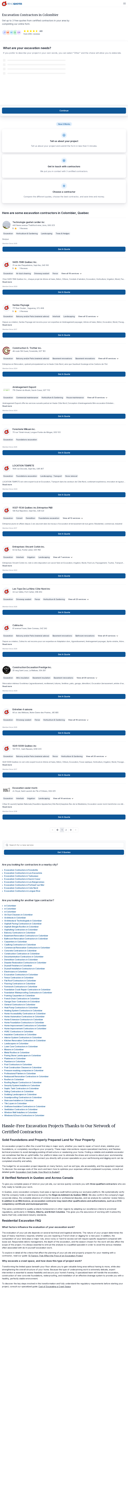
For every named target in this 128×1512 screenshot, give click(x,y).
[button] (125, 3)
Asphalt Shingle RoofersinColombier (21, 926)
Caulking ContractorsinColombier (20, 944)
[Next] (75, 830)
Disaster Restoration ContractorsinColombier (25, 962)
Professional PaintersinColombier (20, 1073)
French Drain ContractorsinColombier (22, 998)
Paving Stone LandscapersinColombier (22, 1055)
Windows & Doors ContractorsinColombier (24, 1115)
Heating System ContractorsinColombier (23, 1010)
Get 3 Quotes (64, 852)
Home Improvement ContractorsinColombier (25, 1025)
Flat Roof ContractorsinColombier (20, 980)
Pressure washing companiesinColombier (24, 1070)
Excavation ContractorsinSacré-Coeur (22, 879)
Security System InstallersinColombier (22, 1085)
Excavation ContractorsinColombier (21, 974)
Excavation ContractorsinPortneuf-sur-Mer (24, 885)
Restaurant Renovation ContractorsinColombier (26, 1076)
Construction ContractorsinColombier (22, 953)
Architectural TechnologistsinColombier (23, 920)
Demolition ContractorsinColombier (21, 959)
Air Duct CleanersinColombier (18, 914)
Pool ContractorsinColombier (18, 1064)
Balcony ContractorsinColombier (19, 932)
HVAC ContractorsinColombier (18, 1031)
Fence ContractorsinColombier (19, 977)
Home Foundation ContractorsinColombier (24, 1022)
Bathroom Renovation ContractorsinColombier (26, 938)
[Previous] (52, 830)
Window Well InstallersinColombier (20, 1112)
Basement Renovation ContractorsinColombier (26, 935)
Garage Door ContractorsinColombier (22, 1001)
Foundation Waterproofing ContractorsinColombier (28, 992)
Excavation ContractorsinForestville (21, 870)
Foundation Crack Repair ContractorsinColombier (27, 989)
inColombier (10, 905)
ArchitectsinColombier (15, 917)
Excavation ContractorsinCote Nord (21, 888)
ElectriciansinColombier (15, 971)
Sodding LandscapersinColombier (20, 1094)
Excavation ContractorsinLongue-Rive (22, 891)
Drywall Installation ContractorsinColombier (24, 968)
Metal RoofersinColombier (17, 1052)
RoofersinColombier (14, 1079)
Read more (7, 282)
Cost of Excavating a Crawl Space (54, 1286)
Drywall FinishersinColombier (18, 965)
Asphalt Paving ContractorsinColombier (23, 923)
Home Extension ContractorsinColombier (23, 1019)
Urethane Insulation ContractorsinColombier (25, 1106)
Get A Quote (64, 249)
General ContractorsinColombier (19, 1004)
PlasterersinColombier (15, 1058)
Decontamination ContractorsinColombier (24, 956)
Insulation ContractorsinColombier (20, 1034)
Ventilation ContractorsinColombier (21, 1109)
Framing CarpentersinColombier (19, 995)
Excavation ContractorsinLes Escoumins (23, 873)
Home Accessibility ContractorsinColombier (25, 1013)
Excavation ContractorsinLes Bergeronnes (24, 882)
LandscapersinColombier (16, 1043)
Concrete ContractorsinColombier (20, 950)
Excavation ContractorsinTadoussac (21, 876)
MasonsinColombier (14, 1049)
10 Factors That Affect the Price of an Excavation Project (55, 1255)
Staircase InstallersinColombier (19, 1100)
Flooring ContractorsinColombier (20, 983)
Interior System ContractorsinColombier (23, 1037)
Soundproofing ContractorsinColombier (23, 1097)
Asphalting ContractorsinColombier (21, 929)
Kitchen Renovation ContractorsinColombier (25, 1040)
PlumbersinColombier (14, 1061)
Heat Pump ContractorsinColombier (21, 1007)
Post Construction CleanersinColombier (23, 1067)
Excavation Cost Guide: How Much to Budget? (38, 1172)
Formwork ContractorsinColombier (20, 986)
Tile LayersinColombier (15, 1103)
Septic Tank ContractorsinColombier (21, 1088)
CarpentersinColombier (15, 941)
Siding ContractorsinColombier (19, 1091)
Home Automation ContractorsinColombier (24, 1016)
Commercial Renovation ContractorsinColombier (27, 947)
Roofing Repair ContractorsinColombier (23, 1082)
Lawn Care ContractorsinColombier (21, 1046)
